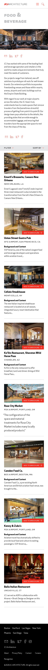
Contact (28, 653)
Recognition (8, 659)
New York (36, 628)
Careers (38, 653)
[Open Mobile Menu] (37, 4)
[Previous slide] (2, 38)
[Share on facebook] (21, 55)
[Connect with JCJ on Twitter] (19, 641)
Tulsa (26, 633)
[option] (24, 39)
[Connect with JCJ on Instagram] (30, 641)
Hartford (16, 628)
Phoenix (7, 633)
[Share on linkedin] (10, 55)
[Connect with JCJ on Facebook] (25, 641)
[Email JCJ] (6, 641)
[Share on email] (5, 55)
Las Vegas (26, 628)
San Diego (17, 633)
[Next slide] (45, 38)
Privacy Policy (17, 653)
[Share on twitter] (16, 55)
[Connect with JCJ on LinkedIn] (12, 641)
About (6, 653)
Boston (7, 628)
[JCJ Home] (17, 4)
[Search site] (43, 4)
